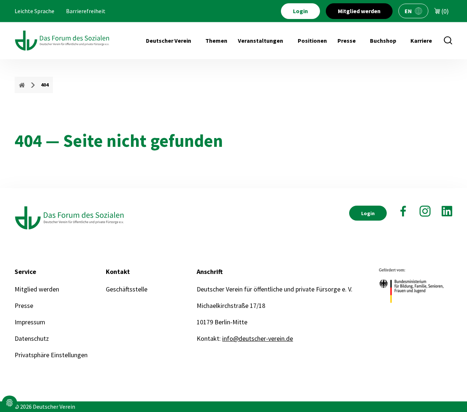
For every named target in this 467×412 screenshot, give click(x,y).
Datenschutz (32, 338)
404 (45, 84)
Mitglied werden (359, 11)
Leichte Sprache (34, 11)
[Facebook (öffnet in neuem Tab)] (403, 211)
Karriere (421, 40)
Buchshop (383, 40)
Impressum (30, 322)
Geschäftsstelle (126, 289)
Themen (216, 40)
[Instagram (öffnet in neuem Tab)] (425, 211)
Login (300, 11)
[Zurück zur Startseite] (62, 40)
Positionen (312, 40)
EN (408, 11)
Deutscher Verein (168, 40)
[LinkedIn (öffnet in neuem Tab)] (446, 211)
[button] (9, 403)
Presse (346, 40)
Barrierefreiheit (85, 11)
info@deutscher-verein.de (257, 338)
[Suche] (448, 40)
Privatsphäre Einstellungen (51, 355)
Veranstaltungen (260, 40)
